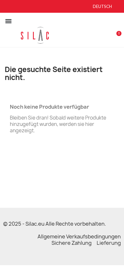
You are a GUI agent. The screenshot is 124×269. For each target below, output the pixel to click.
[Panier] (115, 30)
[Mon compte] (107, 30)
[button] (96, 30)
